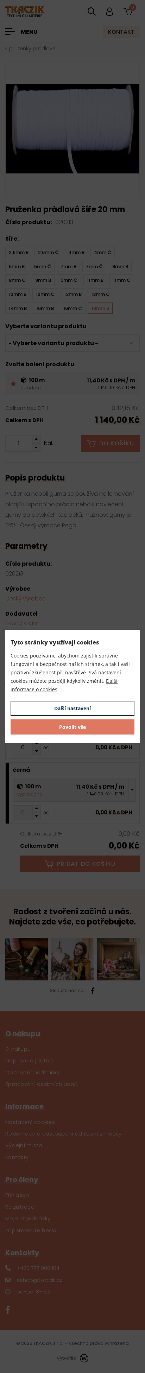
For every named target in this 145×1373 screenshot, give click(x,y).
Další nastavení (72, 708)
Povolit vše (72, 727)
